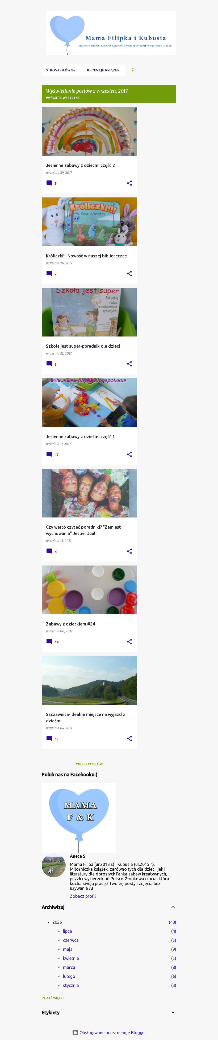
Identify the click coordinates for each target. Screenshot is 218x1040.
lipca (67, 931)
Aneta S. (78, 856)
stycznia (71, 985)
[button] (129, 183)
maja (68, 949)
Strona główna (60, 70)
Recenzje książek (103, 70)
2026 (57, 922)
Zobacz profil (83, 896)
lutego (69, 976)
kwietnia (71, 958)
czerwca (71, 940)
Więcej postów (89, 764)
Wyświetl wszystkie (63, 98)
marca (69, 967)
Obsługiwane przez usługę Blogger (112, 1032)
